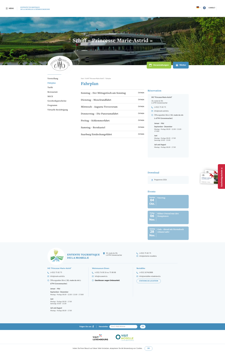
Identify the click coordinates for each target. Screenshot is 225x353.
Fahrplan (51, 83)
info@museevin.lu (101, 276)
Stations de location (148, 281)
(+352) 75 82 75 (160, 107)
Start (82, 78)
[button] (112, 93)
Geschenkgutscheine (56, 101)
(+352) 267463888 (146, 272)
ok (148, 348)
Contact (211, 8)
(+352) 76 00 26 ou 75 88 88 (105, 272)
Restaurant (52, 92)
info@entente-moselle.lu (148, 256)
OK (143, 326)
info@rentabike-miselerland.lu (150, 276)
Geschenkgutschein (222, 178)
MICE (50, 96)
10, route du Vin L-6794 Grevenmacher (114, 254)
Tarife (50, 87)
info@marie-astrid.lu (161, 111)
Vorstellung (52, 79)
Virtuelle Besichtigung (57, 110)
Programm (52, 105)
